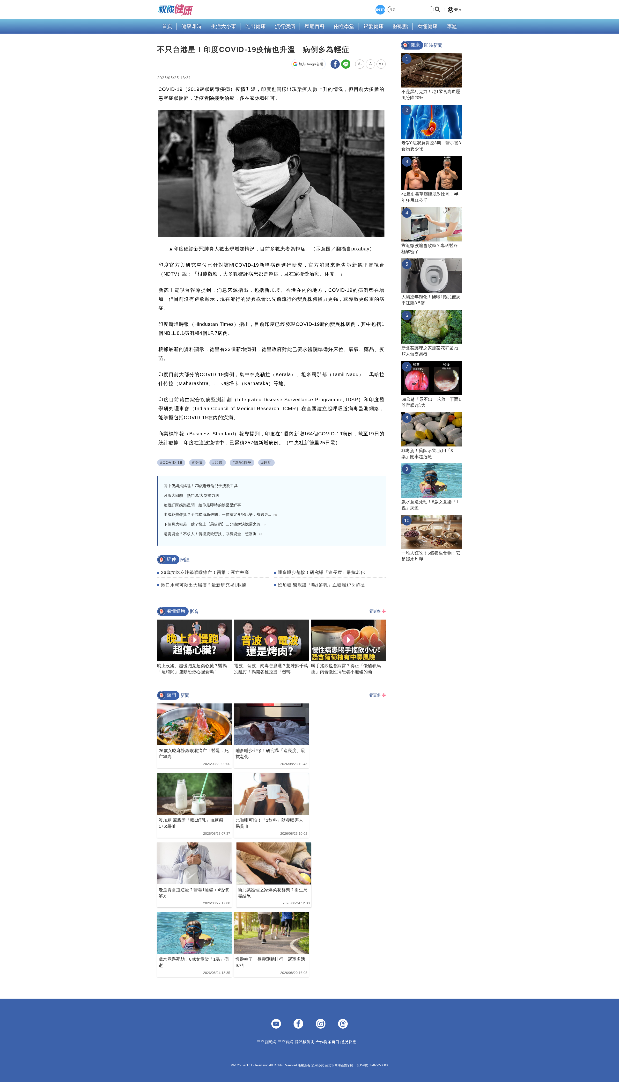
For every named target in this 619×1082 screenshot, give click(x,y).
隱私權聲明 (304, 1042)
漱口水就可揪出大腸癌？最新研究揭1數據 (203, 585)
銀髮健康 (373, 26)
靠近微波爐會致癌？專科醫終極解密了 (429, 248)
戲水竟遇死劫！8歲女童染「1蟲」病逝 (429, 504)
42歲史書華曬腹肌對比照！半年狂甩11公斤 (429, 197)
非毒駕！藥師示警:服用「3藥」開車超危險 (427, 453)
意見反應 (348, 1042)
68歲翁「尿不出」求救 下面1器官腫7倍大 (431, 402)
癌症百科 (314, 26)
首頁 (167, 26)
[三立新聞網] (380, 10)
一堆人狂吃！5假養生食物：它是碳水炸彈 (430, 556)
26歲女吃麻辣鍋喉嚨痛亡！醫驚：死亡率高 (205, 572)
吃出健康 (255, 26)
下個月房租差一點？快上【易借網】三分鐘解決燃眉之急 (215, 524)
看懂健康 (427, 26)
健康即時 (191, 26)
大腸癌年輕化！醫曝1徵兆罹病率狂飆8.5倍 (430, 299)
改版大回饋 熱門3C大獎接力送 (191, 495)
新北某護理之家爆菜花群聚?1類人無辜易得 (429, 351)
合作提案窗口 (327, 1042)
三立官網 (285, 1042)
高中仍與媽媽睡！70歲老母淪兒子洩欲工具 (201, 486)
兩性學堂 (344, 26)
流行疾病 (285, 26)
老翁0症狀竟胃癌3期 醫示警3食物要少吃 (431, 145)
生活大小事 (223, 26)
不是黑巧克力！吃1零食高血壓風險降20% (430, 94)
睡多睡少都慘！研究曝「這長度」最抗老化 (321, 572)
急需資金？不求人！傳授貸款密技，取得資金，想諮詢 (213, 534)
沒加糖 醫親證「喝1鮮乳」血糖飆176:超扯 (321, 585)
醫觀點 (400, 26)
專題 (452, 26)
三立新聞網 (266, 1042)
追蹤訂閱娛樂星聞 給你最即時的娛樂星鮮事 (202, 505)
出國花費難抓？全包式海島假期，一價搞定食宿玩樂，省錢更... (220, 514)
